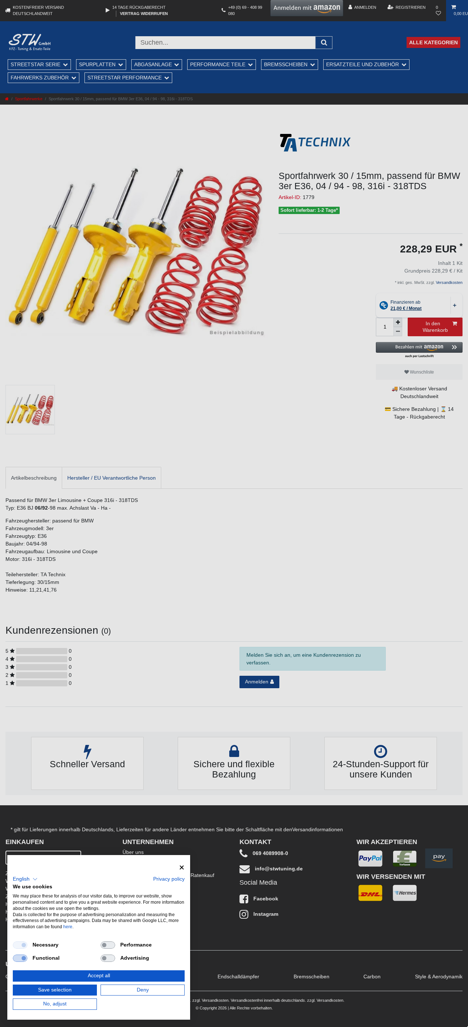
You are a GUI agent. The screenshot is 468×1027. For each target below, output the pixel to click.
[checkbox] (20, 945)
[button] (25, 879)
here (67, 926)
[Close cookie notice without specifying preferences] (182, 867)
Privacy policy (169, 879)
